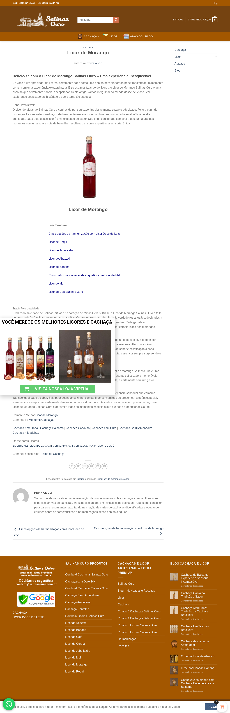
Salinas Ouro (126, 583)
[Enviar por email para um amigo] (85, 466)
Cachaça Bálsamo (52, 428)
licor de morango (111, 479)
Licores (88, 47)
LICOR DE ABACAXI (61, 446)
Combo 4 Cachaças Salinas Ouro (86, 588)
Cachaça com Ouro (104, 428)
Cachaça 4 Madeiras (26, 432)
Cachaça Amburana (25, 428)
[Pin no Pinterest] (91, 466)
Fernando (96, 63)
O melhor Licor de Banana (197, 668)
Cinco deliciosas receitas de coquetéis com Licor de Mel (84, 275)
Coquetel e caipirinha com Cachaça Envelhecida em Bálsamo (197, 683)
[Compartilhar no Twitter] (78, 466)
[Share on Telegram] (104, 466)
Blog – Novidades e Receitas (136, 590)
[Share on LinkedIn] (98, 466)
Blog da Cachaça (53, 453)
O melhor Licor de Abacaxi (198, 656)
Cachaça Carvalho (78, 428)
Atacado (136, 36)
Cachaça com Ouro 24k (80, 581)
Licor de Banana (59, 266)
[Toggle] (216, 50)
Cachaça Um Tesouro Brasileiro (195, 628)
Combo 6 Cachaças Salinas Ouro (86, 574)
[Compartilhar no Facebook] (72, 466)
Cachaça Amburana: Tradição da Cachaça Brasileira (194, 611)
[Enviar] (116, 20)
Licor (113, 36)
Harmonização (127, 639)
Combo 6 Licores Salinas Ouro (84, 616)
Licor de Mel (56, 283)
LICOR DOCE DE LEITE (28, 617)
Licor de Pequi (58, 241)
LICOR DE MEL (20, 446)
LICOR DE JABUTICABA (84, 446)
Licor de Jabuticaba (61, 250)
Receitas (123, 646)
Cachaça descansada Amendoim (195, 643)
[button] (110, 323)
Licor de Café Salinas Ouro (66, 291)
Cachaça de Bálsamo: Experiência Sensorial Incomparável (195, 578)
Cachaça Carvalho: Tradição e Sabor (193, 595)
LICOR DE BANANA (40, 446)
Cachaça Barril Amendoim (135, 428)
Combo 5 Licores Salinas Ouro (137, 625)
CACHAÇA (20, 612)
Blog (215, 3)
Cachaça (90, 36)
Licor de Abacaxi (59, 258)
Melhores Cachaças (41, 419)
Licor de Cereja (75, 643)
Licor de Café (73, 636)
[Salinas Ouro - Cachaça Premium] (42, 19)
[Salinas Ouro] (36, 599)
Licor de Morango (46, 415)
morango (124, 479)
